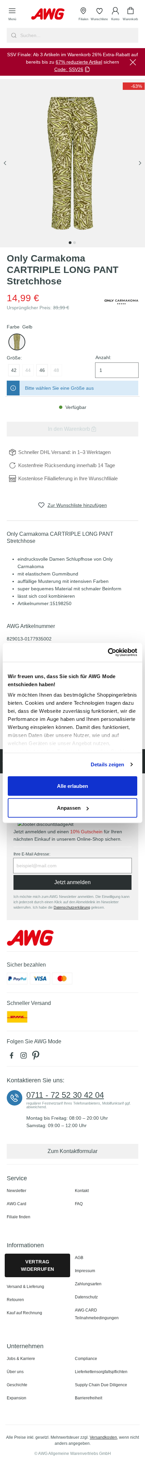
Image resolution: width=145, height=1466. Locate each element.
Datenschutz (86, 1297)
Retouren (15, 1299)
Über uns (15, 1371)
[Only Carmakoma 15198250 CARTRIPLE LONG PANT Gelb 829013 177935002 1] (72, 163)
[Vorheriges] (5, 163)
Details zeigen (107, 764)
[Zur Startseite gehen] (48, 14)
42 (14, 370)
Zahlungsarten (88, 1284)
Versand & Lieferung (25, 1286)
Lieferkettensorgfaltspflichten (101, 1371)
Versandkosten (103, 1437)
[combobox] (78, 35)
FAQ (79, 1203)
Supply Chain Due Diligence (101, 1385)
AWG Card (16, 1203)
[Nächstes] (140, 163)
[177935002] (16, 342)
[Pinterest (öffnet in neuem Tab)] (36, 1057)
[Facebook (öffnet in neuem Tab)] (13, 1057)
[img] (134, 86)
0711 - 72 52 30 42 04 (65, 1095)
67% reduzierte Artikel (79, 62)
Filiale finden (18, 1217)
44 (28, 370)
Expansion (16, 1398)
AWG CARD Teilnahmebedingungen (97, 1314)
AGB (79, 1257)
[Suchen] (13, 35)
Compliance (86, 1358)
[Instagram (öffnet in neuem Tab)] (25, 1057)
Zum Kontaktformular (72, 1151)
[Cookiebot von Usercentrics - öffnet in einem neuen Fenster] (107, 652)
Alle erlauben (72, 786)
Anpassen (69, 808)
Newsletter (16, 1190)
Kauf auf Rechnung (24, 1313)
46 (42, 370)
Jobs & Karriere (21, 1358)
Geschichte (17, 1385)
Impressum (85, 1270)
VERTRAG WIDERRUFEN (37, 1265)
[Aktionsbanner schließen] (133, 62)
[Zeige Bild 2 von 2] (74, 242)
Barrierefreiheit (88, 1398)
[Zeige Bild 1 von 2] (70, 242)
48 (56, 370)
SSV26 (76, 69)
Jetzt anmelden (72, 882)
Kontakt (82, 1190)
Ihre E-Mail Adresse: (31, 854)
